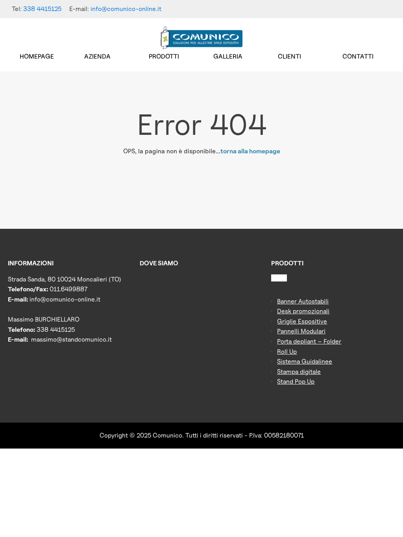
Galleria (227, 56)
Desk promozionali (303, 311)
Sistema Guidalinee (304, 361)
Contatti (357, 56)
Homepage (37, 56)
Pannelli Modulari (301, 331)
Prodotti (164, 56)
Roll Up (287, 351)
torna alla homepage (250, 151)
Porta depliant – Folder (309, 341)
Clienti (289, 56)
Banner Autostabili (303, 301)
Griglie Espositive (302, 321)
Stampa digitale (299, 371)
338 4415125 (42, 9)
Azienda (97, 56)
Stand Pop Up (295, 381)
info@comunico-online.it (126, 9)
